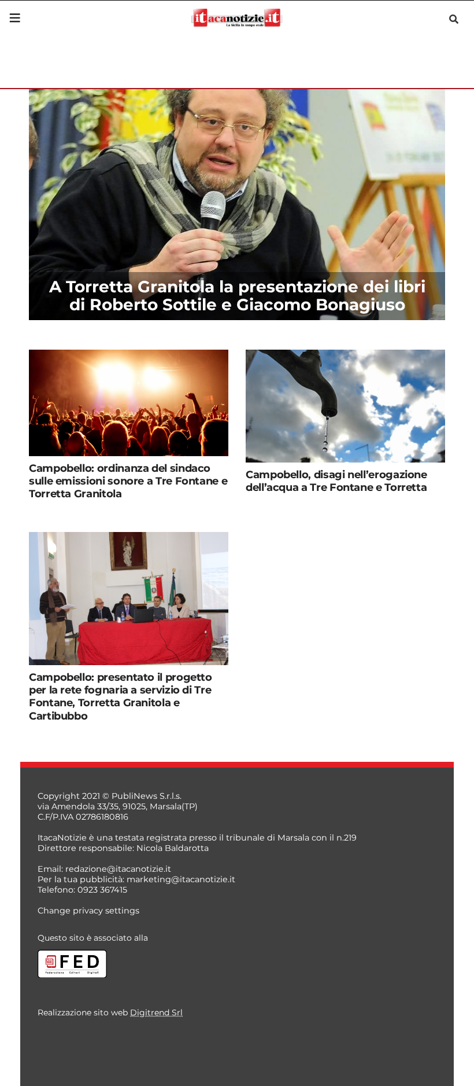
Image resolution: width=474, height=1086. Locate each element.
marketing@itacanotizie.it (181, 879)
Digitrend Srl (156, 1012)
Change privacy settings (88, 910)
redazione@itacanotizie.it (118, 869)
